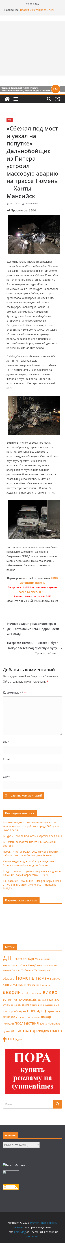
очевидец (36, 1010)
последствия (26, 1023)
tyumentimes (31, 203)
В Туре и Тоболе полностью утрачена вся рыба (32, 836)
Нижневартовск (11, 965)
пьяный (43, 1023)
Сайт (6, 777)
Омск (24, 965)
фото (8, 1038)
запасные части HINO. (32, 592)
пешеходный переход (28, 1017)
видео (50, 992)
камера (22, 1004)
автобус (26, 993)
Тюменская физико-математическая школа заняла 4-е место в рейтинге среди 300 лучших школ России (32, 826)
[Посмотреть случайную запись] (57, 99)
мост (28, 1004)
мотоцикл (37, 1004)
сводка (43, 1031)
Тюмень (25, 977)
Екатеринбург (24, 959)
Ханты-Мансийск (14, 985)
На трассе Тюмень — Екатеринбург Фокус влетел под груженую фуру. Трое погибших (32, 648)
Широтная (45, 985)
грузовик (25, 999)
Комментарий (14, 693)
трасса (56, 1030)
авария (12, 992)
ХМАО (56, 978)
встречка (10, 999)
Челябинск (33, 985)
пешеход (9, 1017)
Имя (6, 742)
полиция (8, 1023)
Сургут (16, 970)
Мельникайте (42, 959)
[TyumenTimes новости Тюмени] (7, 99)
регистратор (24, 1030)
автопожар (37, 993)
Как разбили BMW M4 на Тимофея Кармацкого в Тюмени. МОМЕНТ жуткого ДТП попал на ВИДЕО (32, 884)
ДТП (9, 120)
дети (34, 999)
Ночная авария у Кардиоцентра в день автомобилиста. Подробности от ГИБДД (33, 629)
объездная (20, 1011)
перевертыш (53, 1011)
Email (6, 759)
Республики (35, 965)
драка (41, 999)
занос (14, 1004)
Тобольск (27, 970)
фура (18, 1039)
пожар (46, 1017)
